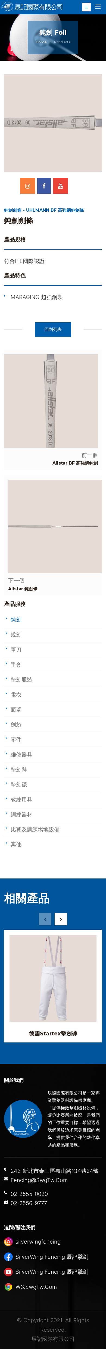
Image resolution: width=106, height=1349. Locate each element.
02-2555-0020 (29, 1194)
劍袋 (16, 724)
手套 (16, 664)
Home (41, 42)
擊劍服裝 (21, 679)
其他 (16, 844)
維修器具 (21, 754)
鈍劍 (16, 619)
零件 (16, 739)
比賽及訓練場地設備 (35, 829)
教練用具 (21, 799)
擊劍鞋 (19, 769)
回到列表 (53, 329)
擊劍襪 (19, 784)
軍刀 (16, 649)
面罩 (16, 709)
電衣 (16, 694)
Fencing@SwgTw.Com (39, 1180)
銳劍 (16, 634)
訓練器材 (21, 814)
